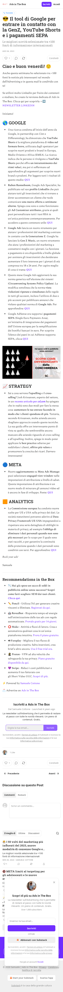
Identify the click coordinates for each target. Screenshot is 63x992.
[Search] (57, 833)
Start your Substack (23, 977)
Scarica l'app (46, 977)
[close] (54, 882)
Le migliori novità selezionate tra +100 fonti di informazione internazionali (22, 855)
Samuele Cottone (30, 683)
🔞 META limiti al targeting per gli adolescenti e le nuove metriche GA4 (23, 875)
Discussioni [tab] (33, 833)
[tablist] (15, 795)
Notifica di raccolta (31, 970)
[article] (31, 853)
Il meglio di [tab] (9, 833)
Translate (9, 13)
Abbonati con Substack (33, 939)
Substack (15, 985)
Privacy (42, 967)
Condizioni (53, 967)
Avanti (52, 773)
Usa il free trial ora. (42, 649)
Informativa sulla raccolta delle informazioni (30, 737)
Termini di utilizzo (35, 947)
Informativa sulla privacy (41, 953)
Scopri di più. (40, 676)
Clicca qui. (14, 598)
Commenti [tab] (9, 795)
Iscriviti (46, 4)
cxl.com (41, 402)
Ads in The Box (30, 690)
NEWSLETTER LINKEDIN (18, 106)
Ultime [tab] (21, 833)
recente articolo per (26, 402)
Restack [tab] (22, 795)
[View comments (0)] (16, 58)
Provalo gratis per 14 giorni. (41, 622)
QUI (27, 180)
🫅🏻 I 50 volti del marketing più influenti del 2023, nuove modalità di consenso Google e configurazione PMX (22, 845)
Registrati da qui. (40, 608)
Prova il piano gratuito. (46, 635)
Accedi (56, 4)
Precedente (13, 773)
